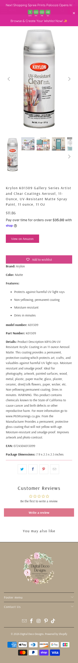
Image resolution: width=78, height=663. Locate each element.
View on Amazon (22, 239)
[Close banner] (74, 13)
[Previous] (9, 79)
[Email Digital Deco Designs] (24, 621)
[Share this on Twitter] (22, 469)
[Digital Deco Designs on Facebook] (31, 621)
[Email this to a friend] (54, 469)
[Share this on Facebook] (32, 469)
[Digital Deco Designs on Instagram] (39, 621)
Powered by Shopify (56, 634)
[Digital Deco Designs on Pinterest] (46, 621)
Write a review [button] (39, 512)
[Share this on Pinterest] (43, 469)
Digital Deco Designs (32, 634)
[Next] (69, 79)
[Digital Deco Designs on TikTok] (53, 621)
